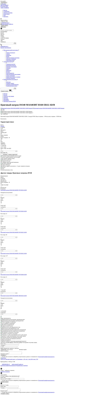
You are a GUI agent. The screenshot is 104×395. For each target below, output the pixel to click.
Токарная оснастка (10, 64)
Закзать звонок (4, 25)
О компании (6, 11)
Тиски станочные (10, 75)
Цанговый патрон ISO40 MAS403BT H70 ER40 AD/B (14, 274)
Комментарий (4, 390)
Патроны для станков (11, 66)
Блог (4, 15)
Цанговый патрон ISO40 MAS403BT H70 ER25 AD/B (14, 232)
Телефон (3, 387)
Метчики (8, 82)
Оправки (8, 68)
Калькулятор (6, 14)
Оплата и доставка (7, 12)
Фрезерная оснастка (11, 65)
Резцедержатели (10, 73)
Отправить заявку (5, 393)
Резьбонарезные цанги (11, 85)
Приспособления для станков (13, 74)
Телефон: (3, 345)
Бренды (5, 10)
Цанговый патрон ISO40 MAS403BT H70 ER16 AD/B (14, 190)
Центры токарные (10, 78)
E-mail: (2, 346)
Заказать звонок (4, 91)
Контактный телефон (6, 378)
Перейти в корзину (5, 371)
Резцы (7, 56)
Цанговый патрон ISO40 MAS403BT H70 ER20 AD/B (14, 211)
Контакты (5, 16)
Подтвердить (4, 2)
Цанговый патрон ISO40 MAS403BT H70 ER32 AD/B (14, 253)
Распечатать (3, 118)
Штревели (8, 70)
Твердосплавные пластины (12, 57)
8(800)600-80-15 (4, 46)
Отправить (3, 355)
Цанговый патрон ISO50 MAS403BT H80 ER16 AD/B (14, 295)
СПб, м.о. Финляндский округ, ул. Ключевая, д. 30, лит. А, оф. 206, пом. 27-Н (19, 359)
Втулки (8, 71)
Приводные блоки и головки (13, 77)
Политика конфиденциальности (8, 365)
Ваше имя (3, 377)
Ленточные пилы (10, 60)
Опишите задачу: (5, 353)
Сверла (8, 54)
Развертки (8, 55)
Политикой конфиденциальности (46, 356)
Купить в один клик (13, 154)
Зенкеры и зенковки (11, 59)
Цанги (7, 69)
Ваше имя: (3, 343)
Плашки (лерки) (10, 83)
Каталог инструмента (6, 47)
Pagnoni (2, 126)
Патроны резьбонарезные (12, 84)
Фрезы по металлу (10, 52)
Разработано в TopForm (22, 365)
